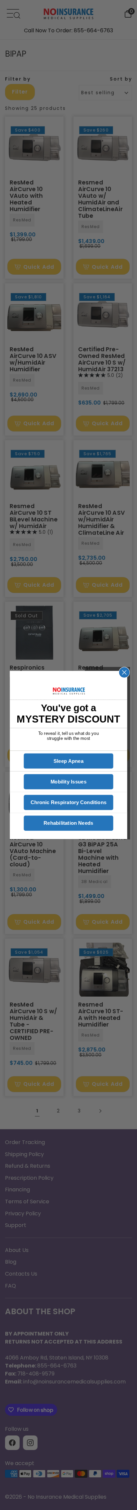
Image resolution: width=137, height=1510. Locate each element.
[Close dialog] (124, 672)
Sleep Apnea (68, 761)
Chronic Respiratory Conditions (69, 802)
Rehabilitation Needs (68, 823)
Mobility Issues (68, 781)
